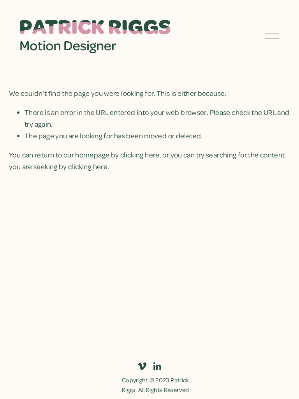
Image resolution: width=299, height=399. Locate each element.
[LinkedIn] (157, 366)
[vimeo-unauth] (142, 366)
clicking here (140, 154)
